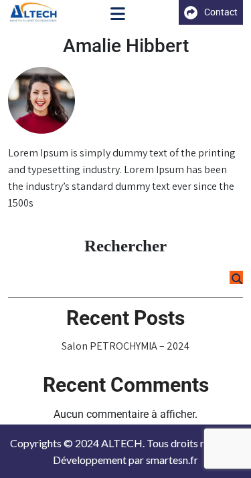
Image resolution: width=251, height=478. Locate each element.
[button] (117, 15)
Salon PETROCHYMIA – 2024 (125, 346)
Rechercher (125, 246)
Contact (221, 12)
